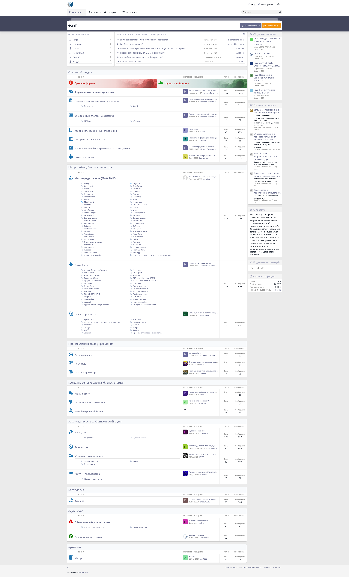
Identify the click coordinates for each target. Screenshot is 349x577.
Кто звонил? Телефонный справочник (96, 130)
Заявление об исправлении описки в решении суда (265, 156)
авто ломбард (195, 353)
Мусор (78, 558)
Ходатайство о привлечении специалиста (267, 191)
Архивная (74, 547)
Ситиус (87, 327)
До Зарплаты (138, 223)
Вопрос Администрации (88, 537)
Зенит (135, 461)
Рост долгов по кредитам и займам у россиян (208, 155)
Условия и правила (233, 567)
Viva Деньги (89, 210)
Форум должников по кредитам (94, 92)
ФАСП (86, 330)
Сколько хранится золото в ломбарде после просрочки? (213, 362)
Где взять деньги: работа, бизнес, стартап (96, 382)
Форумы (76, 12)
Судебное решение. (197, 431)
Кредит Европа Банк (92, 281)
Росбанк (87, 291)
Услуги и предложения (88, 473)
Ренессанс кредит (140, 288)
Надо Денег (89, 239)
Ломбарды (81, 363)
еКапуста (137, 228)
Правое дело (89, 464)
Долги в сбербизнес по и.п (200, 263)
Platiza (135, 207)
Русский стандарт (140, 291)
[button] (278, 4)
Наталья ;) (77, 44)
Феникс (136, 330)
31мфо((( (202, 403)
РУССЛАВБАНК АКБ (92, 294)
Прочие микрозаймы (93, 255)
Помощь (277, 567)
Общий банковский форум (95, 270)
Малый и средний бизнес (89, 411)
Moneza (87, 204)
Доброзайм (89, 223)
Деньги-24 (137, 220)
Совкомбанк (89, 299)
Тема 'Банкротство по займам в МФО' (264, 91)
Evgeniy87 (204, 433)
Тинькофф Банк (139, 299)
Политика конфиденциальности (257, 567)
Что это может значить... (132, 61)
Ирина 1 (203, 394)
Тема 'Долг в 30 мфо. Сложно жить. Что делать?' (267, 64)
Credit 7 (87, 189)
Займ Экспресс (90, 228)
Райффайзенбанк (91, 288)
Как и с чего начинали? (199, 401)
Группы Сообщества (176, 83)
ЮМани (87, 121)
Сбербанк (88, 296)
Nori (202, 364)
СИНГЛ (136, 325)
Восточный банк (91, 278)
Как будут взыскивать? (131, 44)
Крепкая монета (140, 231)
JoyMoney (137, 196)
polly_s (76, 61)
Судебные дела (139, 437)
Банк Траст (137, 272)
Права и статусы (140, 527)
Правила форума (85, 83)
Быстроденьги (139, 212)
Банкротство (82, 447)
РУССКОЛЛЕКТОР (140, 322)
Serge (75, 39)
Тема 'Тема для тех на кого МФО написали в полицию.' (267, 41)
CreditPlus (137, 189)
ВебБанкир (89, 215)
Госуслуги (88, 106)
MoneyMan (137, 202)
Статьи (94, 12)
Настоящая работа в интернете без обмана (207, 392)
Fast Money (137, 194)
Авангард (137, 270)
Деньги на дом (139, 218)
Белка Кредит (90, 212)
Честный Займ (139, 250)
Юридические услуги (93, 479)
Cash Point (88, 186)
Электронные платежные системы (94, 115)
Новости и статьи (84, 157)
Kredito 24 (88, 199)
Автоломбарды (83, 355)
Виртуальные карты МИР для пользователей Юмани (211, 114)
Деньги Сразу (90, 220)
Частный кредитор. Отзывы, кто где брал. (206, 371)
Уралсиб (87, 302)
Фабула (136, 327)
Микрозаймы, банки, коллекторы (90, 167)
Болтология (76, 490)
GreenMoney (89, 196)
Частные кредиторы (86, 372)
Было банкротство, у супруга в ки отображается (144, 39)
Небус (135, 239)
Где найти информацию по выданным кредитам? (210, 138)
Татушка (240, 61)
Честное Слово (90, 252)
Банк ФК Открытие (92, 275)
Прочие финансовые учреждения (90, 344)
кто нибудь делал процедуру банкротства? (141, 57)
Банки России (82, 265)
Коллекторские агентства (89, 314)
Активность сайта (196, 535)
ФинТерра (137, 252)
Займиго (136, 226)
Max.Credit (89, 202)
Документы (89, 437)
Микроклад (138, 236)
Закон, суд (80, 432)
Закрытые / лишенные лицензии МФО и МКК (152, 255)
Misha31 (77, 48)
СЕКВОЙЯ (88, 325)
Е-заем (87, 231)
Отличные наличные (93, 242)
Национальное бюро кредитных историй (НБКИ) (102, 148)
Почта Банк (89, 286)
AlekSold (240, 48)
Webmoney (137, 121)
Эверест (87, 333)
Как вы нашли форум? (198, 520)
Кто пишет (193, 129)
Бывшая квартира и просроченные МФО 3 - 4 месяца (211, 99)
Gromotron (203, 158)
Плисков (136, 242)
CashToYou (137, 186)
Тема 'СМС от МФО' (263, 53)
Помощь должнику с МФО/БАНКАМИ (205, 472)
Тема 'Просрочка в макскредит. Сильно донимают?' (264, 77)
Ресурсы (112, 12)
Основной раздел (80, 72)
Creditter (136, 191)
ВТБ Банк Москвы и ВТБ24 (144, 278)
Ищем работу (82, 393)
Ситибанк (137, 296)
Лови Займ (137, 234)
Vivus (135, 210)
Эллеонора (204, 315)
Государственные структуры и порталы (97, 100)
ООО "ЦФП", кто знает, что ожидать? (204, 313)
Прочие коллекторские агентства (147, 333)
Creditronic (88, 191)
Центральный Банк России (90, 139)
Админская (75, 511)
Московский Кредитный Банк (145, 281)
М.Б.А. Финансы (139, 319)
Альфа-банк (89, 272)
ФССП (135, 106)
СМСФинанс (89, 247)
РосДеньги (88, 244)
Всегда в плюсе (90, 218)
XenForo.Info (83, 572)
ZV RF (201, 457)
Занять (192, 556)
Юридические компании (89, 456)
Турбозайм (88, 250)
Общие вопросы (91, 461)
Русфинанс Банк (140, 294)
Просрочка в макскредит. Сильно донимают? (142, 52)
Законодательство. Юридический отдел (95, 421)
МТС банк (88, 283)
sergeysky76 (78, 52)
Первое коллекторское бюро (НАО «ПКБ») (102, 322)
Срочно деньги (139, 247)
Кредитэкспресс (91, 319)
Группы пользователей (94, 527)
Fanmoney (88, 194)
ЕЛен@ (203, 131)
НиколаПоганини (235, 39)
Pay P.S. (87, 207)
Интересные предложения (144, 304)
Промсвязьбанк (140, 286)
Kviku (135, 199)
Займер (87, 226)
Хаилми (203, 140)
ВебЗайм (137, 215)
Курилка (79, 500)
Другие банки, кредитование (96, 304)
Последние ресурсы (265, 105)
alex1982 (203, 559)
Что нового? (132, 12)
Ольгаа (203, 373)
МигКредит (89, 236)
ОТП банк (137, 283)
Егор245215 (205, 502)
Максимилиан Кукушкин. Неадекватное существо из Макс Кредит (153, 48)
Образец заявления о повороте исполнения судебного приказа (265, 136)
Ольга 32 (77, 57)
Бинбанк (136, 275)
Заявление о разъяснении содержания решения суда (267, 174)
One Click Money (140, 204)
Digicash (137, 183)
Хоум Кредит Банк (140, 302)
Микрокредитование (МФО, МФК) (95, 178)
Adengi (87, 183)
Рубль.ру (137, 244)
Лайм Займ (89, 234)
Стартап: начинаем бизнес (90, 402)
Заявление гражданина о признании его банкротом (267, 111)
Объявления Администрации (92, 522)
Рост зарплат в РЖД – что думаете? (204, 499)
